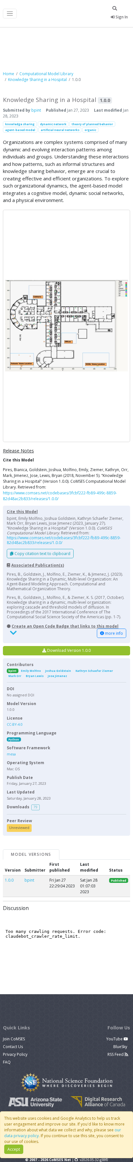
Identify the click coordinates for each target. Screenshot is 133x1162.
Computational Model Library (46, 73)
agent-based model (20, 130)
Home (8, 73)
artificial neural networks (60, 130)
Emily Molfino (31, 670)
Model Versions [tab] (31, 854)
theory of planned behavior (92, 124)
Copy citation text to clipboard (42, 553)
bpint (36, 110)
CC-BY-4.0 (15, 724)
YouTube (115, 1039)
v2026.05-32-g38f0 (94, 1159)
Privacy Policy (15, 1054)
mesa (11, 754)
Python (13, 739)
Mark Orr (14, 676)
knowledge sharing (20, 124)
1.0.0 (9, 880)
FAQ (7, 1062)
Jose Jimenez (57, 676)
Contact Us (13, 1046)
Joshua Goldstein (58, 670)
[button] (66, 326)
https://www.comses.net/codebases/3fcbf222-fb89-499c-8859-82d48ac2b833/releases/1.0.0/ (64, 540)
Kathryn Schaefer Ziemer (94, 670)
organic (90, 130)
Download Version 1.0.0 (68, 650)
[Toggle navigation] (10, 14)
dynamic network (53, 124)
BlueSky (120, 1046)
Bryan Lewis (35, 676)
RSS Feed (116, 1054)
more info (113, 633)
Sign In (121, 17)
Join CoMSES (14, 1039)
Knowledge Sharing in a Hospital (37, 79)
